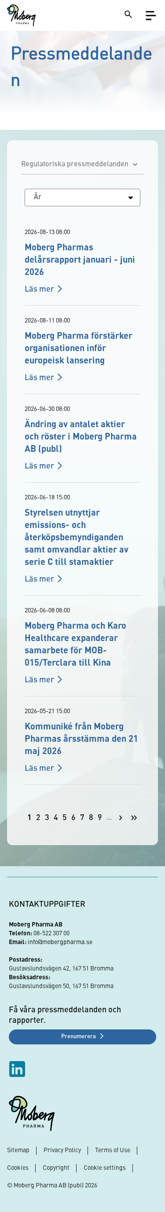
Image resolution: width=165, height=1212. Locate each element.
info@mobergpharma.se (60, 942)
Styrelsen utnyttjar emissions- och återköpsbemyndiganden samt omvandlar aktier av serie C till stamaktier (76, 538)
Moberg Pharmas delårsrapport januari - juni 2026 (80, 260)
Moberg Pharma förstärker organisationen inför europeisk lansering (78, 349)
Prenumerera (78, 1037)
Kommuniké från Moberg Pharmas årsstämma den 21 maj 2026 (81, 739)
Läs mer (39, 289)
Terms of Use (112, 1150)
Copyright (56, 1168)
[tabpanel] (82, 510)
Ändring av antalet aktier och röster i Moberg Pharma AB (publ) (81, 437)
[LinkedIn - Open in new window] (18, 1069)
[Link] (21, 15)
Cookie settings (105, 1168)
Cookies (18, 1168)
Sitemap (18, 1150)
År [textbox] (37, 197)
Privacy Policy (62, 1150)
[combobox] (82, 197)
